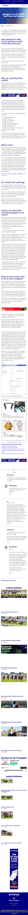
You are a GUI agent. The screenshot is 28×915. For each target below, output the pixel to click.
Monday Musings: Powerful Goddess (11, 640)
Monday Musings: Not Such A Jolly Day (11, 722)
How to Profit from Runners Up (9, 612)
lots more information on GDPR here (14, 173)
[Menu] (25, 5)
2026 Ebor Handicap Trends (7, 807)
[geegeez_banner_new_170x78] (11, 7)
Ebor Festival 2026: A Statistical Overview (12, 696)
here (18, 155)
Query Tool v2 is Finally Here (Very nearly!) (12, 449)
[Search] (22, 5)
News (14, 3)
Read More (3, 613)
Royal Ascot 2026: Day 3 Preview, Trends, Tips (13, 453)
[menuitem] (22, 5)
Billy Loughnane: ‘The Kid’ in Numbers (11, 750)
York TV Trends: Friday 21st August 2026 (10, 825)
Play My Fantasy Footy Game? (9, 446)
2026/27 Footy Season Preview (9, 447)
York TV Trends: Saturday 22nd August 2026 (11, 843)
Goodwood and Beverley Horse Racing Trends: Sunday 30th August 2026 (13, 791)
